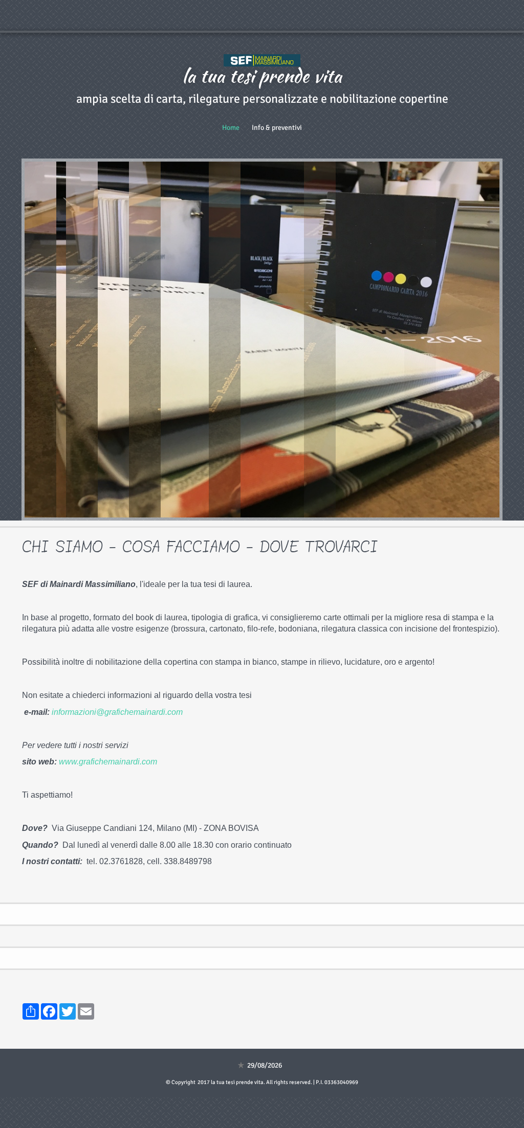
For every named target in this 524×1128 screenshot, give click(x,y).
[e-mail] (184, 712)
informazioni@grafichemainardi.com (117, 712)
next (471, 339)
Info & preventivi (277, 127)
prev (53, 339)
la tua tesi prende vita (262, 75)
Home (230, 127)
